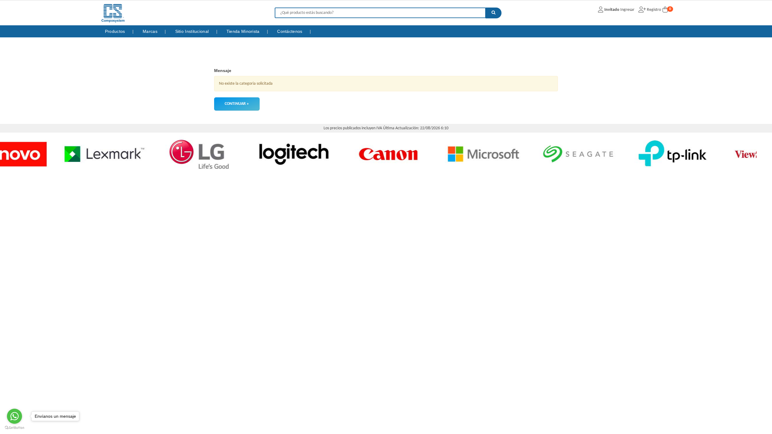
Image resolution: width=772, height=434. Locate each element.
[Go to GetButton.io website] (14, 428)
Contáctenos (290, 31)
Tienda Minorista (243, 31)
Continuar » (237, 104)
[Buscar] (493, 13)
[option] (59, 154)
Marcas (151, 31)
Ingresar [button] (627, 10)
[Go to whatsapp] (14, 416)
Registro (653, 10)
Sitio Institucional (192, 31)
